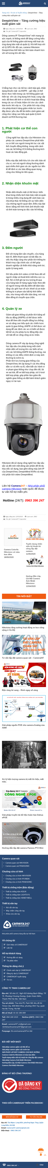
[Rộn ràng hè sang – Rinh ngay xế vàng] (24, 686)
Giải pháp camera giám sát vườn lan (16, 1050)
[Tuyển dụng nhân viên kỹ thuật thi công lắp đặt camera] (35, 539)
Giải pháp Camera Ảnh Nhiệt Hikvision (16, 1060)
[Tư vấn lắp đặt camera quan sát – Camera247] (24, 654)
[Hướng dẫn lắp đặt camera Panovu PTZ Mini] (24, 844)
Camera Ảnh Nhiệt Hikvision (13, 1065)
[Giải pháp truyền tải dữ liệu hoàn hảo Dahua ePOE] (24, 811)
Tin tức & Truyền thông (19, 13)
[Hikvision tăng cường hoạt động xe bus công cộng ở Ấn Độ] (24, 623)
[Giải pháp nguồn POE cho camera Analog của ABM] (24, 721)
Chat (41, 1165)
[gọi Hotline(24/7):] (20, 1164)
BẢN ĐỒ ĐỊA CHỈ (12, 1117)
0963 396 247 (16, 1130)
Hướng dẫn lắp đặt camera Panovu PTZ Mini (22, 848)
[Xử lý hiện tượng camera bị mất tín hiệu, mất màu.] (24, 775)
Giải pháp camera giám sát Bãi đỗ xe (16, 1047)
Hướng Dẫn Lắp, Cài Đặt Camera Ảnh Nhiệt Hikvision (33, 579)
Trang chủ (5, 13)
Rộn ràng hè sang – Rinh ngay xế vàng (20, 690)
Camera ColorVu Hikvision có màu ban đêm (12, 551)
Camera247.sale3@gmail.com (18, 1128)
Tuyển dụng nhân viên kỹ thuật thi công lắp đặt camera (34, 547)
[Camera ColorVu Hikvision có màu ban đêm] (13, 545)
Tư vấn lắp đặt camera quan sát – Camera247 (23, 658)
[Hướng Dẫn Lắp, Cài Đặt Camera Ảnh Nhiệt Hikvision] (35, 572)
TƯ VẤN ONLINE (36, 1117)
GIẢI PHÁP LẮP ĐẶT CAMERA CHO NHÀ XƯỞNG (21, 1052)
